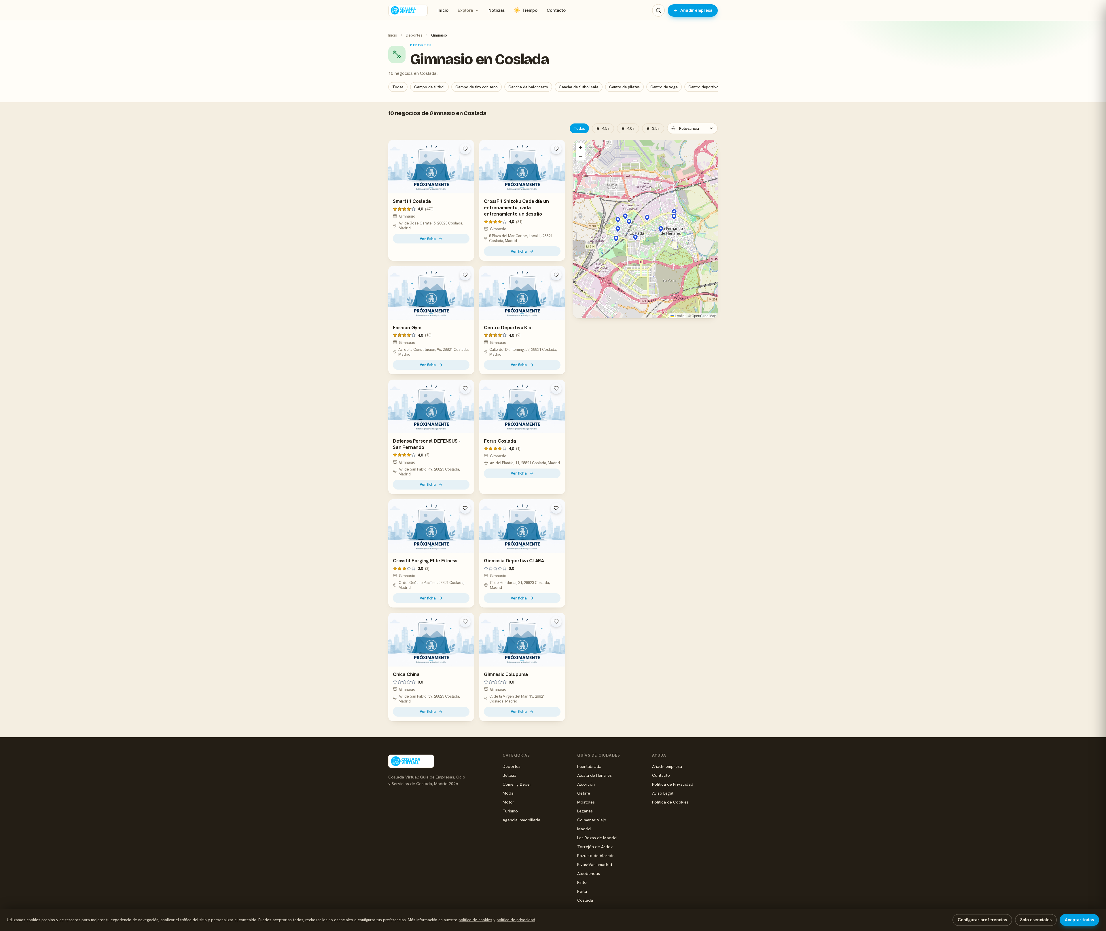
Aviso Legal (662, 793)
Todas (398, 87)
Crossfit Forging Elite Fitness (425, 560)
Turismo (510, 811)
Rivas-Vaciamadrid (594, 864)
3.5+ (656, 128)
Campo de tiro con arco (476, 87)
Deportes (414, 35)
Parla (582, 891)
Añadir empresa (696, 10)
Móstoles (586, 802)
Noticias (496, 10)
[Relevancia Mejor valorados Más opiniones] (692, 128)
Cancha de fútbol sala (579, 87)
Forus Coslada (500, 441)
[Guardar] (465, 148)
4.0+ (631, 128)
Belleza (509, 775)
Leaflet (679, 315)
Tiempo (525, 10)
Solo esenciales (1036, 920)
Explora (465, 10)
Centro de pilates (624, 87)
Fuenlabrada (589, 766)
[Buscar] (658, 10)
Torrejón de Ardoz (595, 846)
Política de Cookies (670, 802)
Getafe (583, 793)
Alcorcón (586, 784)
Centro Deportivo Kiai (508, 327)
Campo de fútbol (429, 87)
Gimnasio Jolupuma (506, 674)
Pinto (582, 882)
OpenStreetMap (704, 315)
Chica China (406, 674)
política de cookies (475, 919)
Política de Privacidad (672, 784)
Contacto (556, 10)
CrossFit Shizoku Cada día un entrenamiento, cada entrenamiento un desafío (516, 207)
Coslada (585, 900)
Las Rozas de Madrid (597, 837)
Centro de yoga (664, 87)
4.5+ (606, 128)
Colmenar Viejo (591, 820)
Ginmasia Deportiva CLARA (514, 560)
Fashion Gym (407, 327)
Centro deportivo (703, 87)
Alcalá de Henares (594, 775)
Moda (508, 793)
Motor (508, 802)
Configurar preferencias (982, 920)
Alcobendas (588, 873)
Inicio (443, 10)
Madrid (584, 828)
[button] (647, 218)
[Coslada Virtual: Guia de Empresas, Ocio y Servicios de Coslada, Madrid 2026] (408, 10)
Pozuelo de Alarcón (596, 855)
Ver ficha (428, 238)
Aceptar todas (1079, 920)
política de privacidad (516, 919)
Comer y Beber (517, 784)
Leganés (585, 811)
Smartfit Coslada (412, 201)
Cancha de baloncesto (528, 87)
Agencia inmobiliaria (521, 820)
